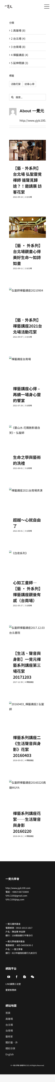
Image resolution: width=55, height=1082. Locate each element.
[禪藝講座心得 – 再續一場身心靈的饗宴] (27, 368)
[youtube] (9, 977)
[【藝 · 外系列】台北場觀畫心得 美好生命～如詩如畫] (27, 227)
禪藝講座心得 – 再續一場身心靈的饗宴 (27, 394)
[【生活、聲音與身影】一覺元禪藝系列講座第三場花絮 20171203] (27, 635)
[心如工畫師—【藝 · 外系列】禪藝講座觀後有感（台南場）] (27, 563)
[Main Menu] (46, 6)
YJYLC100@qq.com (15, 899)
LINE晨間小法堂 (13, 983)
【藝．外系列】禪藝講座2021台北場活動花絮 (27, 326)
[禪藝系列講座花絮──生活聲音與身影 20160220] (27, 793)
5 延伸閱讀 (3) (19, 63)
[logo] (8, 6)
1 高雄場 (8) (18, 30)
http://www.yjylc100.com (18, 887)
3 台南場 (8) (18, 47)
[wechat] (32, 977)
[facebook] (16, 977)
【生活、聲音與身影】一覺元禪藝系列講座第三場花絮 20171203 (27, 665)
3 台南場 (28, 405)
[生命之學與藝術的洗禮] (27, 437)
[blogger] (24, 977)
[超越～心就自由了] (27, 500)
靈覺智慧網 (11, 989)
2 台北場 (28, 197)
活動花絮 (16, 84)
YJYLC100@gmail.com (16, 895)
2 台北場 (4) (18, 38)
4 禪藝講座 (29, 682)
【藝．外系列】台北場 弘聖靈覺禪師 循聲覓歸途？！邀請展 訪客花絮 (27, 180)
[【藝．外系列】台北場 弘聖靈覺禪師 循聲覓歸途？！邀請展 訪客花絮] (27, 150)
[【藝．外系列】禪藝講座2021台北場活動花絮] (27, 300)
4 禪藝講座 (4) (19, 55)
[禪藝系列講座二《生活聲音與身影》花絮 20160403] (27, 716)
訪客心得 (29, 84)
